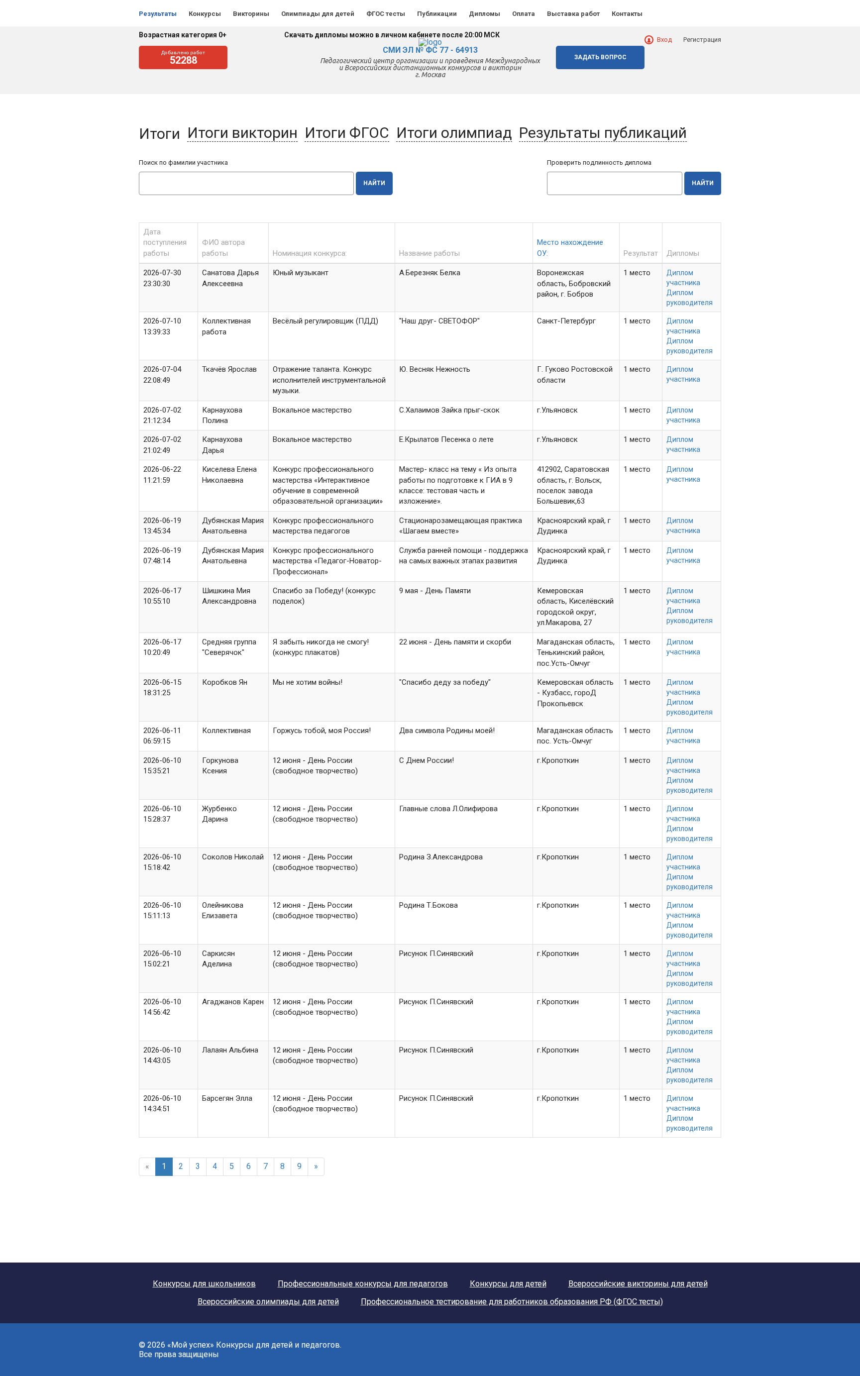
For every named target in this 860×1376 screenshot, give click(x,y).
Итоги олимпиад (454, 132)
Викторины (251, 13)
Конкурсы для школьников (204, 1284)
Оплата (523, 13)
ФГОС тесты (385, 13)
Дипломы (484, 13)
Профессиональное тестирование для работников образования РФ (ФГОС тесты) (512, 1302)
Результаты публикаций (603, 132)
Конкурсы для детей (508, 1284)
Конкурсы (205, 13)
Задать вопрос (600, 57)
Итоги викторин (242, 132)
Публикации (437, 13)
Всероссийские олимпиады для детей (268, 1302)
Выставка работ (573, 13)
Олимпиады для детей (317, 13)
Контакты (627, 13)
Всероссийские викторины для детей (638, 1284)
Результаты (158, 13)
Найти (374, 183)
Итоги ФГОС (347, 132)
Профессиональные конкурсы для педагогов (363, 1284)
